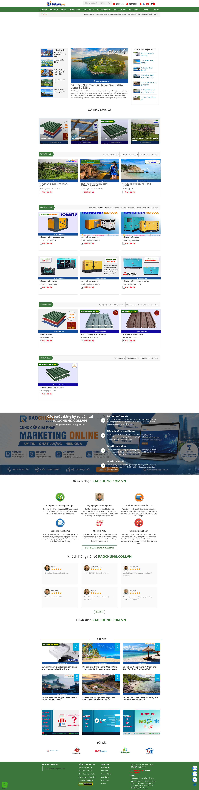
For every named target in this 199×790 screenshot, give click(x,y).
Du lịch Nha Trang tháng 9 (147, 61)
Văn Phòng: (144, 788)
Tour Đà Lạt (123, 154)
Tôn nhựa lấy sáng (78, 138)
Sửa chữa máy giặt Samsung (147, 54)
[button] (157, 130)
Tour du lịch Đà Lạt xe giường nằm (148, 84)
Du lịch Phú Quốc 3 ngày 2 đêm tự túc (148, 91)
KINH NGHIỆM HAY (145, 49)
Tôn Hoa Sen (45, 304)
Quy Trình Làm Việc (86, 767)
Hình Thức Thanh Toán (87, 774)
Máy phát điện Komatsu (143, 208)
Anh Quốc (54, 590)
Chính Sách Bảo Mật (86, 780)
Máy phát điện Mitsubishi (128, 208)
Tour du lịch (46, 154)
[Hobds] (52, 750)
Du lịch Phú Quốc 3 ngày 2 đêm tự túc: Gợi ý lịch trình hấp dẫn (140, 698)
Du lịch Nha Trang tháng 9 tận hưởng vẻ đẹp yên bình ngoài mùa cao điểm (99, 668)
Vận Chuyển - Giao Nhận (87, 777)
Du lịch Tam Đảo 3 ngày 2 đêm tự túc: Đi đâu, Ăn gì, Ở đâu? (59, 698)
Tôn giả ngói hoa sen (144, 305)
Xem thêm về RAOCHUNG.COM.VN (99, 548)
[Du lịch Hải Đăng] (149, 750)
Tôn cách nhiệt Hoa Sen (105, 305)
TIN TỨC (101, 639)
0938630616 (121, 4)
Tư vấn (103, 784)
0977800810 (134, 4)
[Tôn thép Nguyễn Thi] (101, 750)
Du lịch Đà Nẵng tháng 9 (146, 69)
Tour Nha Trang (133, 154)
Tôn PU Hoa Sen (47, 138)
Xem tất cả (154, 154)
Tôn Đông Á (45, 358)
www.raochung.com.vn (55, 768)
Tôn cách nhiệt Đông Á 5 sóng (113, 138)
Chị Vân (54, 567)
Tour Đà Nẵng (115, 154)
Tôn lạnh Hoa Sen (119, 305)
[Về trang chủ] (56, 3)
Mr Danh (133, 590)
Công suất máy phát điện (96, 208)
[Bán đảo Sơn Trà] (99, 65)
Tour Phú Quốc (104, 154)
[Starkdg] (125, 750)
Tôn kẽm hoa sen (131, 305)
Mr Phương (134, 567)
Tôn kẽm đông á (145, 358)
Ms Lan (93, 590)
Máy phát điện (46, 207)
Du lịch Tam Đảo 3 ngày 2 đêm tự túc (147, 76)
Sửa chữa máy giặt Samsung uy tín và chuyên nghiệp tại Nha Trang (59, 668)
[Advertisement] (99, 32)
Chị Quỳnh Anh (96, 567)
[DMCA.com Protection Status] (86, 784)
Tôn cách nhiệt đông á (132, 358)
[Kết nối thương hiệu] (77, 750)
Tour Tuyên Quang (145, 154)
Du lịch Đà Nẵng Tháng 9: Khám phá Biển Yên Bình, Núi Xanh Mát (139, 668)
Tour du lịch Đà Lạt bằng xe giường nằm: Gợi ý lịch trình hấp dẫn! (98, 698)
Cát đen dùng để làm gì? (148, 98)
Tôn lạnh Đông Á (120, 358)
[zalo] (194, 774)
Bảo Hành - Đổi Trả (85, 771)
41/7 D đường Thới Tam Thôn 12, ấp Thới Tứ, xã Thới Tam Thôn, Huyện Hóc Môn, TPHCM (143, 783)
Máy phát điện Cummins (112, 208)
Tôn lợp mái (105, 780)
